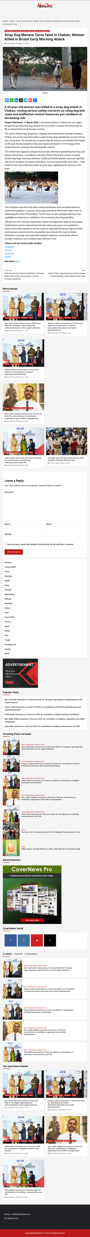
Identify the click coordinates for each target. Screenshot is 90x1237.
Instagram (9, 246)
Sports (7, 626)
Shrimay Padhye (55, 463)
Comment (9, 492)
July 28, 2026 (66, 463)
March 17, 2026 (23, 43)
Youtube (8, 250)
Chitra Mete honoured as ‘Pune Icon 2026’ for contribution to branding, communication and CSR (23, 460)
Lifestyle (8, 590)
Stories (47, 31)
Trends (7, 640)
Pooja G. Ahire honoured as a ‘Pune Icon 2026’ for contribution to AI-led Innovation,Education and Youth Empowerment (65, 326)
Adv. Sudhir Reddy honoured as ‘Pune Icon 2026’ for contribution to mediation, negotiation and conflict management (23, 416)
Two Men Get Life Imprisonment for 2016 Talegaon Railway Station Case (66, 459)
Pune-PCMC (39, 31)
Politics (8, 608)
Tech (6, 635)
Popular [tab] (18, 953)
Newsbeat (25, 31)
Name (8, 524)
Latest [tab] (8, 953)
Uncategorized (10, 645)
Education (8, 576)
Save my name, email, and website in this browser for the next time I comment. (40, 544)
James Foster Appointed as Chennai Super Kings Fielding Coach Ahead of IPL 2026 (67, 273)
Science (8, 622)
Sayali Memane (11, 330)
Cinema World (10, 567)
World (7, 654)
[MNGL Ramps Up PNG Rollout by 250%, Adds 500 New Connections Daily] (11, 847)
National (24, 318)
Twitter (8, 256)
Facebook (9, 253)
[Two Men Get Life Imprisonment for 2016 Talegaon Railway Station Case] (66, 441)
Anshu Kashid (11, 43)
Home (7, 31)
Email (49, 524)
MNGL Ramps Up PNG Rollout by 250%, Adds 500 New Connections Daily (50, 849)
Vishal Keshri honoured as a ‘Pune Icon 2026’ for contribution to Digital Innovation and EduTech (22, 371)
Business (8, 562)
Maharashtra (15, 31)
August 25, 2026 (23, 330)
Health (7, 581)
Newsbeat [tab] (31, 953)
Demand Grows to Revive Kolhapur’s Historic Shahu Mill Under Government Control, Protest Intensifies (24, 274)
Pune (31, 31)
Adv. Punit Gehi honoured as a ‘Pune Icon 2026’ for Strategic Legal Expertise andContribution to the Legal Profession (23, 325)
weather (8, 649)
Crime (7, 572)
